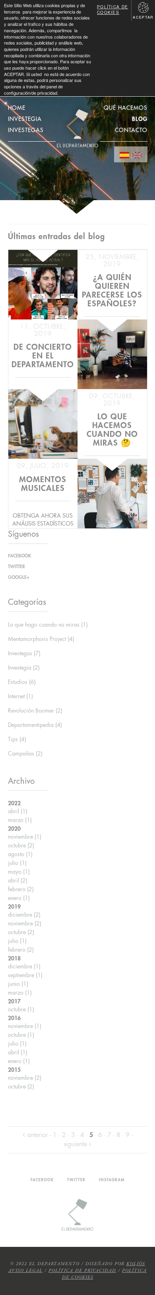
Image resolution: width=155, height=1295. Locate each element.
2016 (14, 1018)
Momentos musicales (42, 484)
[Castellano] (124, 154)
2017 (14, 1001)
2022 (14, 803)
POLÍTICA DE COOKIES (112, 9)
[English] (137, 154)
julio (17, 863)
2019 (14, 906)
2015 (14, 1070)
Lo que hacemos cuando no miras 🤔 (112, 430)
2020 (14, 829)
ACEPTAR (143, 17)
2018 (14, 958)
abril (17, 811)
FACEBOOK (19, 555)
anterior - (39, 1135)
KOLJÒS (135, 1264)
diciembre (24, 914)
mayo (19, 871)
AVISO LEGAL (25, 1270)
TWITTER (16, 566)
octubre (21, 845)
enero (19, 898)
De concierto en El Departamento (43, 356)
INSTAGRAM (111, 1180)
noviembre (24, 836)
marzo (20, 820)
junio (18, 984)
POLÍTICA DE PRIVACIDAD (82, 1270)
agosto (20, 854)
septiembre (25, 975)
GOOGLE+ (18, 577)
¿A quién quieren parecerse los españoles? (112, 290)
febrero (21, 889)
